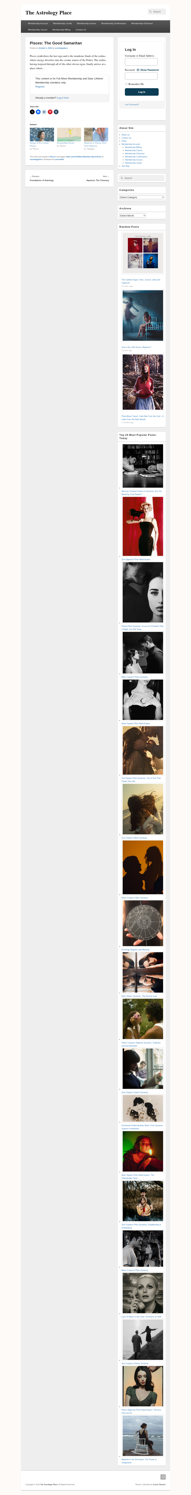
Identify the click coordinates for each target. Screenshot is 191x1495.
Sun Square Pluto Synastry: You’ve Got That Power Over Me (141, 779)
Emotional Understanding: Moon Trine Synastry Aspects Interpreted (142, 1127)
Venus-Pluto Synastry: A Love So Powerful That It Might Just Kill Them (142, 627)
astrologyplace (61, 48)
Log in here (63, 98)
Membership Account (38, 23)
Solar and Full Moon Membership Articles (83, 157)
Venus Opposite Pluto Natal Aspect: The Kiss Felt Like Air (141, 1411)
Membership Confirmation (113, 23)
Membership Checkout (142, 23)
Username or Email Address (139, 55)
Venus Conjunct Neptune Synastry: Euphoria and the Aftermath (141, 1044)
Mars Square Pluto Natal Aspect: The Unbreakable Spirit (138, 1176)
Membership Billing (61, 29)
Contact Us (81, 29)
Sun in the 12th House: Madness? (136, 347)
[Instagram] (163, 1477)
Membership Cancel (37, 29)
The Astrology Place (48, 12)
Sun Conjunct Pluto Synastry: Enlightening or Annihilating (141, 1226)
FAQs (124, 141)
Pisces (53, 157)
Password (130, 69)
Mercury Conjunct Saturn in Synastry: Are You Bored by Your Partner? (142, 492)
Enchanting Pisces (65, 143)
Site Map (125, 166)
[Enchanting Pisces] (69, 134)
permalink (59, 159)
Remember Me (136, 84)
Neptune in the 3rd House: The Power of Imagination (139, 1461)
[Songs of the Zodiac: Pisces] (42, 134)
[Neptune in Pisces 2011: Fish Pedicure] (96, 134)
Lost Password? (132, 104)
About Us (126, 135)
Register (40, 86)
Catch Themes (159, 1485)
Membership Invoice (86, 23)
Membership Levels (62, 23)
